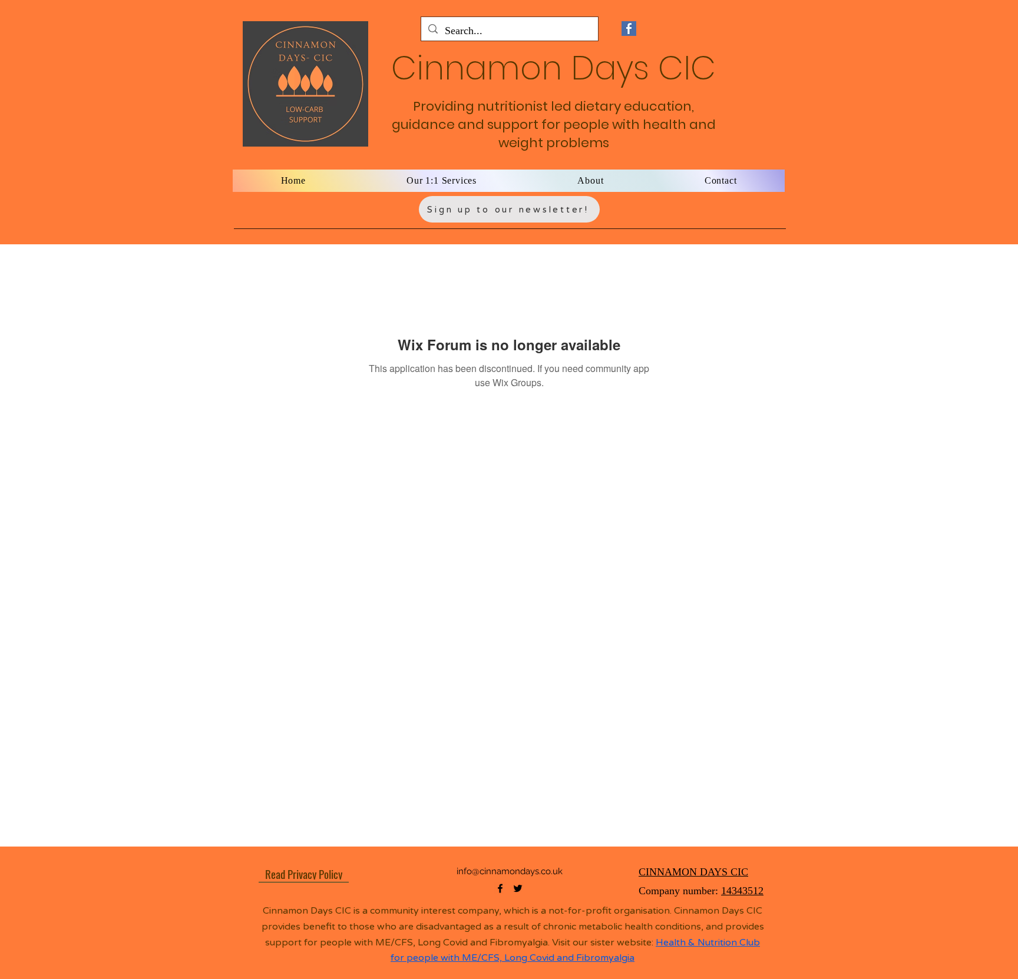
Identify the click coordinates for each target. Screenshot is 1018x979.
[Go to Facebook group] (628, 28)
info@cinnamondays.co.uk (510, 871)
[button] (442, 181)
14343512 (742, 891)
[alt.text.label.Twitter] (518, 888)
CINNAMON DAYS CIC (693, 872)
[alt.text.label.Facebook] (500, 888)
